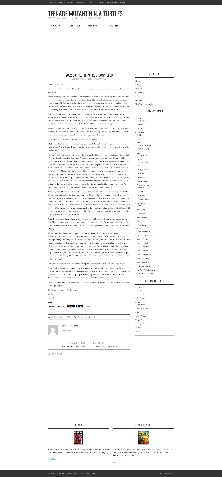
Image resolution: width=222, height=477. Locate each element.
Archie (139, 135)
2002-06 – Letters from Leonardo (105, 346)
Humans (140, 124)
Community (81, 2)
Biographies (57, 25)
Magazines (142, 195)
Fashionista (159, 473)
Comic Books (75, 25)
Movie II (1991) (143, 243)
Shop (137, 312)
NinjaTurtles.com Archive (116, 2)
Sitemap (138, 327)
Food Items (141, 209)
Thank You (139, 320)
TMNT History (142, 121)
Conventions (141, 304)
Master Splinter (87, 79)
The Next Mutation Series (146, 270)
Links (91, 2)
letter (95, 317)
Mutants (139, 128)
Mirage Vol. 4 (143, 169)
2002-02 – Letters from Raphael (73, 346)
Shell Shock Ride (143, 308)
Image (139, 153)
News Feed (70, 2)
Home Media (141, 213)
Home (52, 2)
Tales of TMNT (143, 177)
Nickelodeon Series (144, 266)
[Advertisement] (111, 48)
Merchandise (93, 25)
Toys (138, 221)
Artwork (141, 187)
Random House (143, 199)
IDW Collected (143, 149)
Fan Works (139, 288)
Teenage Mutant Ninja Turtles (85, 13)
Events (137, 302)
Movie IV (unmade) (144, 254)
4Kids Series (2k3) (143, 231)
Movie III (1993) (143, 247)
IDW (138, 142)
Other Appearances (143, 185)
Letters (59, 317)
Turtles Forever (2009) (145, 273)
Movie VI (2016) (143, 262)
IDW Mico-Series (144, 145)
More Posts (67, 330)
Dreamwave (141, 139)
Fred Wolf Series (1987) (145, 235)
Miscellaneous (142, 217)
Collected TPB (142, 181)
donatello (88, 317)
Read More (52, 459)
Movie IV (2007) (143, 250)
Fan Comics (141, 294)
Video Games (141, 225)
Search (137, 331)
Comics (53, 317)
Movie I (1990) (142, 239)
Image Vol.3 (142, 155)
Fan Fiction (141, 298)
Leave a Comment (100, 79)
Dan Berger (80, 317)
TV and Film (112, 25)
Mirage (139, 159)
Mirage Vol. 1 (143, 162)
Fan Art (139, 290)
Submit (60, 2)
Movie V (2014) (143, 258)
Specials (141, 173)
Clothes (139, 205)
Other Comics (66, 317)
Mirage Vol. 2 (143, 166)
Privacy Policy (140, 323)
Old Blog (100, 2)
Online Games (140, 316)
